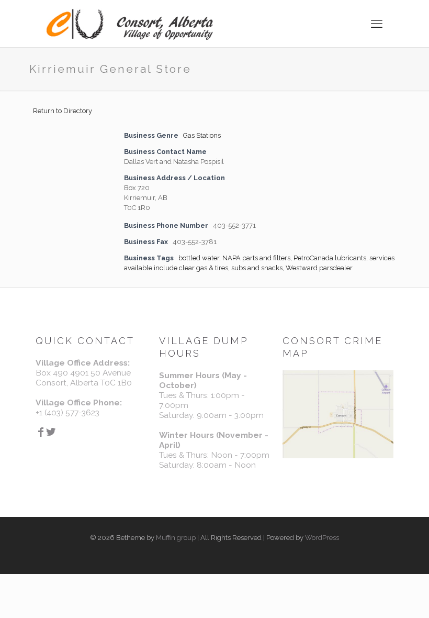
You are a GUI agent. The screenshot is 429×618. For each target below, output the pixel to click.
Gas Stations (202, 135)
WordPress (322, 538)
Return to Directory (62, 111)
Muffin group (176, 538)
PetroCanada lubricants (329, 258)
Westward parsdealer (319, 268)
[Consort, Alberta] (129, 23)
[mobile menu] (377, 23)
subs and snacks (257, 268)
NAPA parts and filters (256, 258)
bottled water (198, 258)
